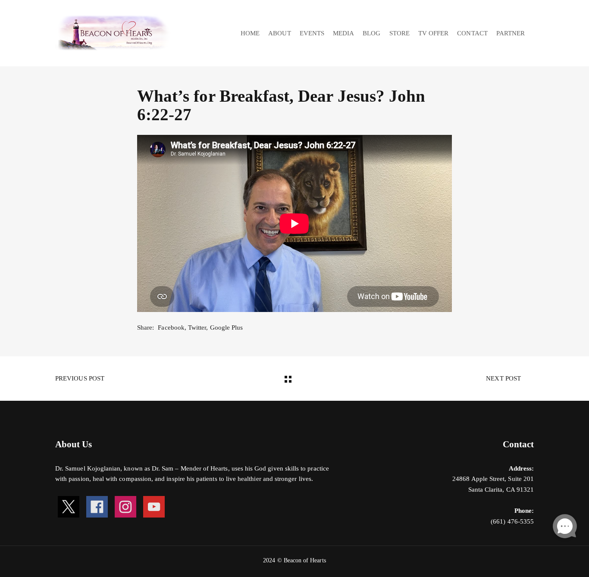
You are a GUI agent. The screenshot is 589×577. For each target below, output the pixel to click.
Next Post (504, 378)
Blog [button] (371, 33)
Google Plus (226, 327)
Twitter (197, 327)
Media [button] (343, 33)
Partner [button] (510, 33)
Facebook (171, 327)
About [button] (279, 33)
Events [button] (312, 33)
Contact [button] (472, 33)
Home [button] (250, 33)
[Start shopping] (534, 33)
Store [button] (399, 33)
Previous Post (78, 378)
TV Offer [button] (433, 33)
